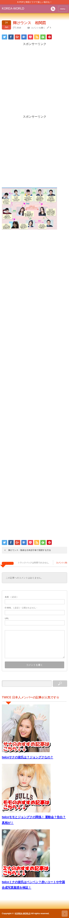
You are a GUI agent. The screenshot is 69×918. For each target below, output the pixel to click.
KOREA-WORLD (13, 8)
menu (62, 9)
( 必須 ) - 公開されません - (21, 608)
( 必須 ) (11, 597)
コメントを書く (38, 28)
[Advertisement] (34, 80)
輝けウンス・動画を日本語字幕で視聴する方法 (29, 550)
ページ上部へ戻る (65, 913)
